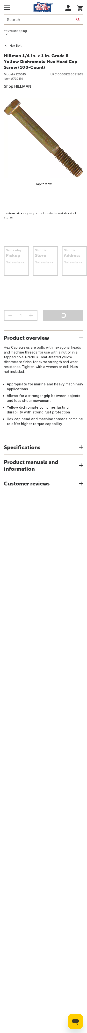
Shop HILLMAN (17, 86)
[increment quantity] (31, 315)
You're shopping (15, 31)
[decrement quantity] (10, 315)
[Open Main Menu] (7, 7)
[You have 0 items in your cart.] (80, 7)
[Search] (78, 19)
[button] (68, 8)
